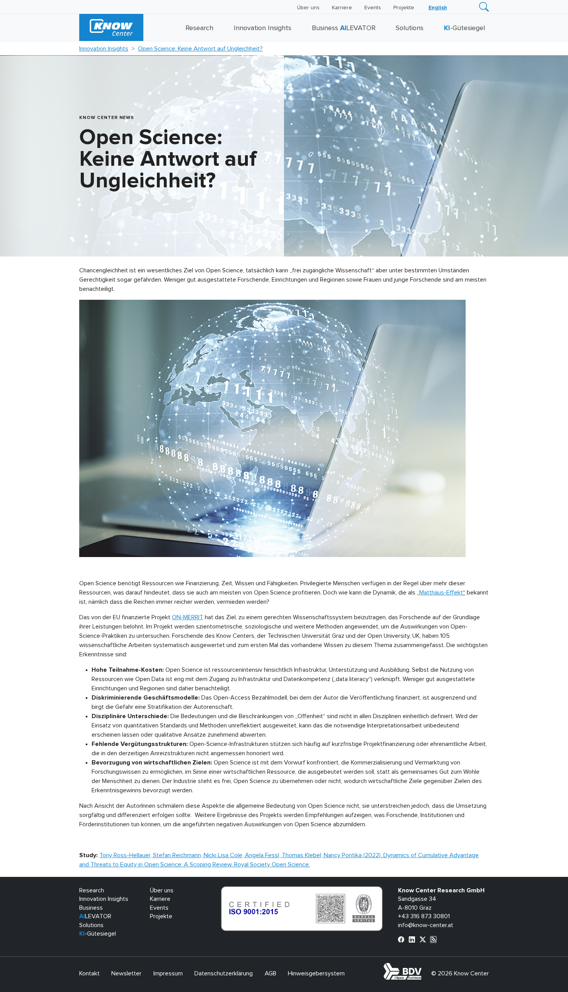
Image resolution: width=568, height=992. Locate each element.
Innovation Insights (262, 28)
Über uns (308, 7)
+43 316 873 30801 (424, 916)
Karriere (342, 7)
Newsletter (126, 973)
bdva (423, 967)
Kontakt (89, 973)
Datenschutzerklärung (223, 973)
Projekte (403, 7)
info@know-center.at (425, 925)
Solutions (409, 28)
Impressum (168, 973)
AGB (270, 973)
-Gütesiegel (464, 28)
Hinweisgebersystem (316, 973)
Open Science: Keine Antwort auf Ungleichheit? (200, 49)
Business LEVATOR (344, 28)
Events (372, 7)
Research (199, 28)
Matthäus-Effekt (441, 592)
